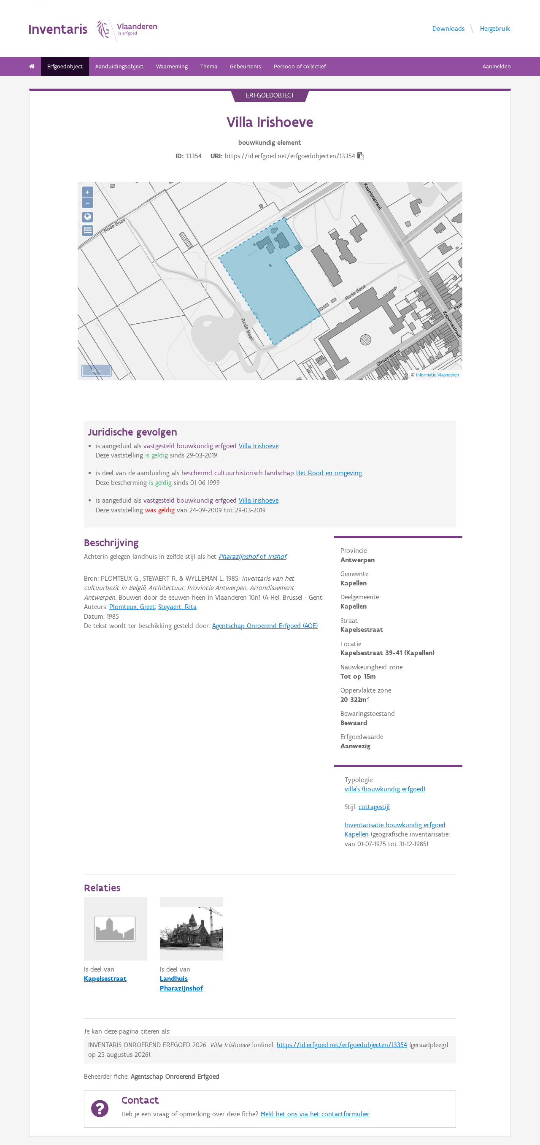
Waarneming (172, 66)
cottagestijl (374, 807)
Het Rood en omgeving (329, 473)
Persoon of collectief (300, 66)
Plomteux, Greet (132, 607)
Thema (208, 66)
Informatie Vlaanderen (437, 375)
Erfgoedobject (65, 66)
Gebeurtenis (245, 66)
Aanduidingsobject (119, 66)
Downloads (448, 28)
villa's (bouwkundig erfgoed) (385, 789)
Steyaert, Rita (177, 607)
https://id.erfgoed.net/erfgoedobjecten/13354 (342, 1045)
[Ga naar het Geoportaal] (87, 217)
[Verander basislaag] (87, 230)
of (252, 556)
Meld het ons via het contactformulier (315, 1114)
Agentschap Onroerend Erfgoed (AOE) (265, 626)
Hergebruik (495, 28)
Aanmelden (497, 66)
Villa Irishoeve (258, 446)
